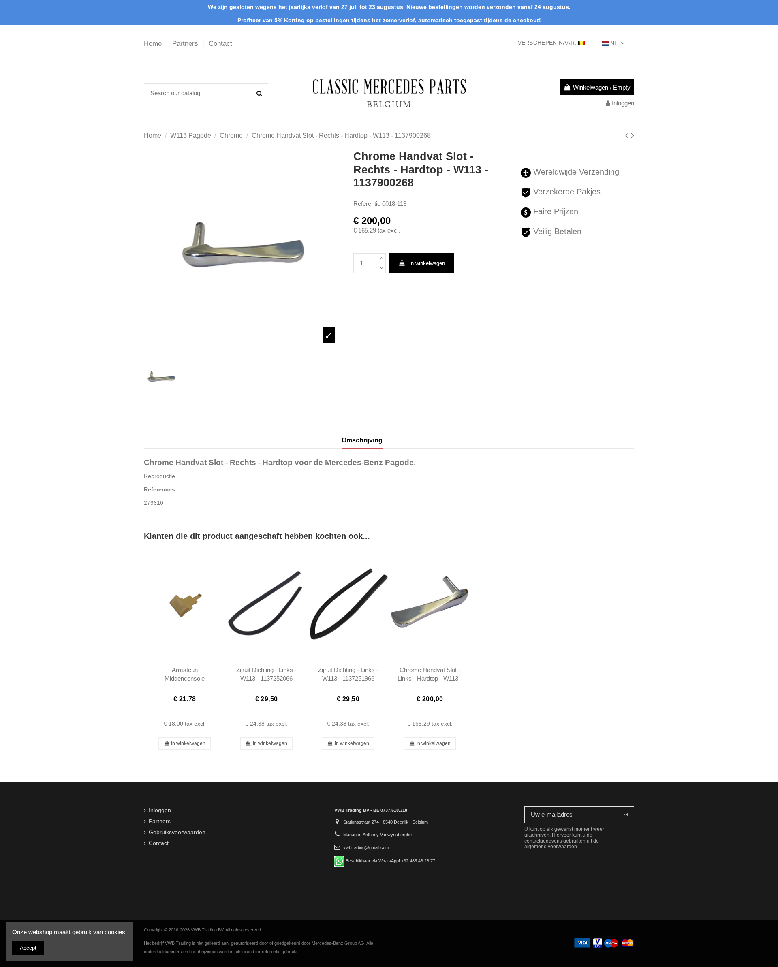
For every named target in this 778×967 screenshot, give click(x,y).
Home (154, 43)
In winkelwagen (427, 263)
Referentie (366, 203)
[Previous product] (628, 135)
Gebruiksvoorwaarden (177, 832)
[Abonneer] (626, 815)
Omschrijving (362, 440)
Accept (28, 948)
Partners (186, 43)
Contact (220, 43)
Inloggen (160, 810)
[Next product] (632, 135)
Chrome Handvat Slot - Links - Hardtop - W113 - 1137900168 (430, 678)
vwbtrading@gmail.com (366, 847)
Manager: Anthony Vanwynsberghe (377, 834)
